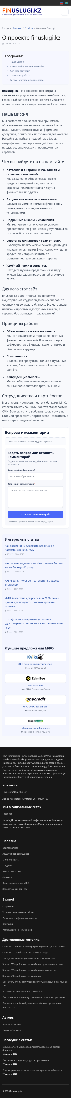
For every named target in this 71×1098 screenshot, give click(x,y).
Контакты (7, 924)
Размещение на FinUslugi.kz (17, 929)
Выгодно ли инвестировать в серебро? (23, 991)
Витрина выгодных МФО (15, 883)
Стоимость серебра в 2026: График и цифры (25, 952)
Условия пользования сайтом (18, 912)
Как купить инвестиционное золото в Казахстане (28, 958)
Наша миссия (17, 61)
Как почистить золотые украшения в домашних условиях (33, 997)
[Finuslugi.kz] (22, 11)
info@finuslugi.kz (18, 792)
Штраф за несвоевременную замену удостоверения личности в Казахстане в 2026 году (34, 623)
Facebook (7, 813)
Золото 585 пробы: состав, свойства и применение (29, 970)
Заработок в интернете (14, 888)
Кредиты (7, 865)
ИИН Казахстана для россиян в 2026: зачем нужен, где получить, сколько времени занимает (32, 602)
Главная (17, 28)
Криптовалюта (10, 848)
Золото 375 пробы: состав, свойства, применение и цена (32, 964)
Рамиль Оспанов (11, 1030)
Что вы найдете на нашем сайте (27, 66)
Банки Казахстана (11, 871)
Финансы (7, 877)
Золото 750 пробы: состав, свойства (21, 976)
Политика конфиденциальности (19, 918)
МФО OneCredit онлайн (35, 706)
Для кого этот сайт (20, 70)
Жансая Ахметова (11, 1024)
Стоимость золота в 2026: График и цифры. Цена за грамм (33, 946)
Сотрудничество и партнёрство (27, 79)
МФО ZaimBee (35, 685)
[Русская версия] (61, 3)
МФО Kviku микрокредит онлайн (35, 664)
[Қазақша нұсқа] (67, 3)
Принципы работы (20, 75)
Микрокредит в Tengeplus (35, 728)
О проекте (7, 906)
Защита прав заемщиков (15, 853)
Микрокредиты (10, 859)
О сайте (29, 28)
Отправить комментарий (36, 514)
